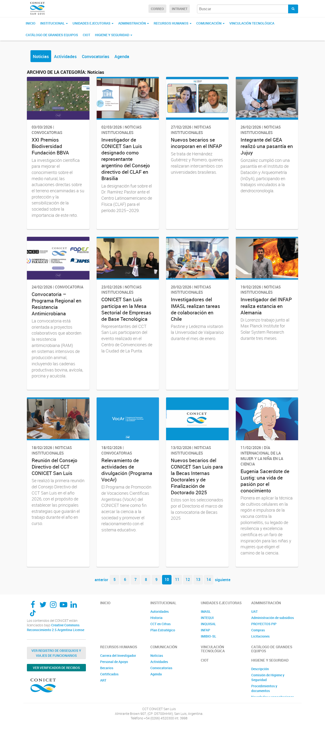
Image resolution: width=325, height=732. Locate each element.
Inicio (30, 23)
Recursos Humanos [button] (171, 23)
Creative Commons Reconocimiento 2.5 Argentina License (55, 627)
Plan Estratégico (162, 630)
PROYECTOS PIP (263, 624)
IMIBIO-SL (208, 636)
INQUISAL (208, 624)
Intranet (179, 8)
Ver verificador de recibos (56, 667)
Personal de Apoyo (114, 661)
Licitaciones (260, 636)
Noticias (41, 56)
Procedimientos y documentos (264, 688)
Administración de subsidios (272, 617)
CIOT (86, 35)
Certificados (109, 674)
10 (167, 579)
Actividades (65, 56)
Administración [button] (132, 23)
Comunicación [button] (209, 23)
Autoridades (159, 611)
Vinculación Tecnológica (251, 23)
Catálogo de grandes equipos (52, 35)
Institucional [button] (52, 23)
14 (209, 579)
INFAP (205, 630)
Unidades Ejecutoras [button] (92, 23)
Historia (156, 617)
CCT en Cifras (160, 624)
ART (103, 680)
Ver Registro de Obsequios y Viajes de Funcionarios (56, 653)
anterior (101, 579)
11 (177, 579)
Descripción (260, 669)
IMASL (206, 611)
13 (198, 579)
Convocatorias (95, 56)
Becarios (106, 668)
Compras (258, 630)
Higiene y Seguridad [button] (112, 35)
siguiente (222, 579)
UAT (254, 611)
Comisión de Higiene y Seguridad (267, 677)
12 (188, 579)
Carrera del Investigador (118, 655)
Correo (157, 8)
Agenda (121, 56)
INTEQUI (207, 617)
